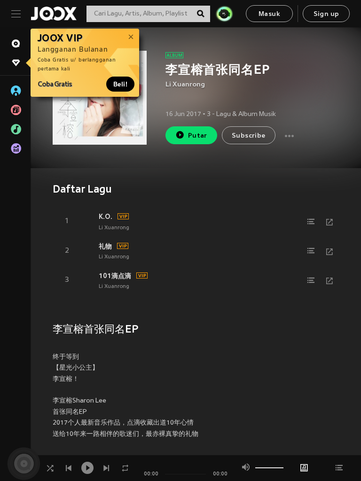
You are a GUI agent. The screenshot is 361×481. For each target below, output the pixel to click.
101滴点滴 (115, 275)
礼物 (105, 246)
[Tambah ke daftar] (310, 221)
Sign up (326, 14)
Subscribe (249, 136)
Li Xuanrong (185, 84)
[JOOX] (53, 14)
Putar (197, 136)
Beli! (120, 84)
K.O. (105, 216)
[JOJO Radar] (224, 13)
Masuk (269, 14)
